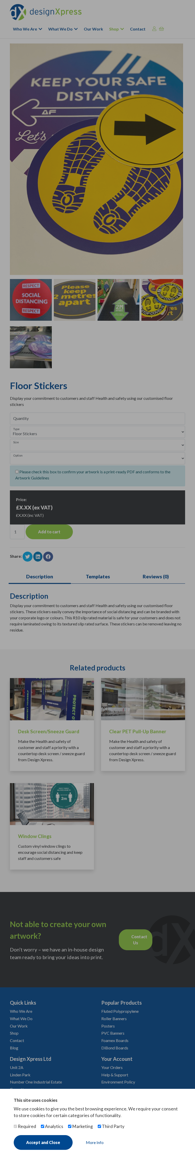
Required (26, 1126)
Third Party (112, 1126)
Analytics (53, 1126)
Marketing (82, 1126)
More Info (95, 1142)
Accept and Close (43, 1142)
